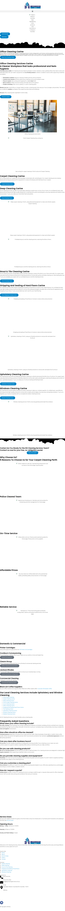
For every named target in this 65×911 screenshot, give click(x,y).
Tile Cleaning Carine (8, 709)
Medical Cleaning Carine (9, 714)
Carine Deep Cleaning (8, 697)
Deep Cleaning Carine (8, 700)
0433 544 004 (6, 876)
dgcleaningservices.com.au (17, 906)
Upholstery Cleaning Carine (10, 710)
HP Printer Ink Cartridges (25, 649)
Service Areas (10, 820)
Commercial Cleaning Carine (9, 682)
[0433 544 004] (1, 877)
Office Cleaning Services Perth (9, 665)
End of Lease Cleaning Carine (10, 702)
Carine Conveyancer (7, 657)
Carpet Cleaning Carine (9, 699)
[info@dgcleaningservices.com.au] (1, 882)
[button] (32, 11)
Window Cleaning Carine (9, 712)
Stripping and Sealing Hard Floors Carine (13, 707)
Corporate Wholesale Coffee (44, 688)
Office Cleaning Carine (8, 705)
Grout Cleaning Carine (8, 704)
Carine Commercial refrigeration (10, 674)
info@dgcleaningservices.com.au (11, 881)
